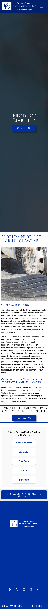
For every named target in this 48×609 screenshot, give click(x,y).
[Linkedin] (24, 589)
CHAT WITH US (12, 606)
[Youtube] (38, 589)
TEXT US (36, 606)
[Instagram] (31, 589)
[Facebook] (9, 589)
